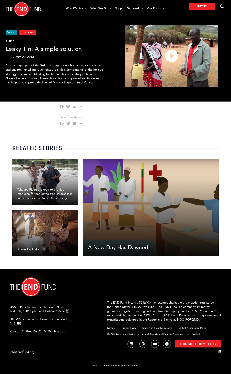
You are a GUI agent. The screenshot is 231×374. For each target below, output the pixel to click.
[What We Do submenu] (109, 8)
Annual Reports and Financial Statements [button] (163, 334)
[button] (23, 6)
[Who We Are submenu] (84, 8)
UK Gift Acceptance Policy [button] (121, 334)
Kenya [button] (10, 41)
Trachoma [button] (27, 32)
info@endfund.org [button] (22, 352)
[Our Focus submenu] (162, 8)
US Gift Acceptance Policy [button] (192, 328)
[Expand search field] (222, 6)
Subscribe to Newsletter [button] (198, 344)
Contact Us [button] (197, 334)
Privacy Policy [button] (129, 328)
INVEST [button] (202, 6)
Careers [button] (111, 328)
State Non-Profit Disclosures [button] (157, 328)
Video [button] (11, 32)
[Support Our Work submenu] (141, 8)
